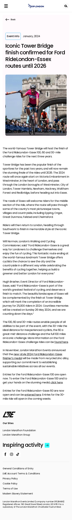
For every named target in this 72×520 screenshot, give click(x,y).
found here (61, 342)
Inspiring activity (23, 445)
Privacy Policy (10, 478)
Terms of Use (10, 488)
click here (57, 382)
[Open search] (66, 6)
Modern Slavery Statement (18, 493)
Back (13, 19)
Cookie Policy (10, 483)
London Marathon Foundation (19, 430)
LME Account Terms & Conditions (21, 473)
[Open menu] (6, 6)
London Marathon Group (16, 434)
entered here (32, 395)
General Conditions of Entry (18, 468)
